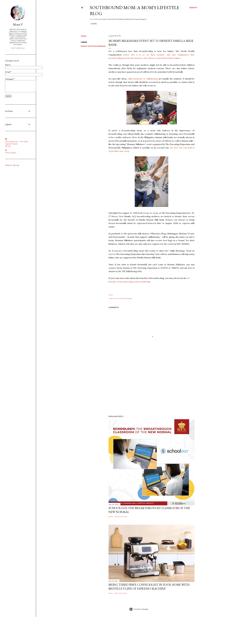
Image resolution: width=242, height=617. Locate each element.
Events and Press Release (93, 46)
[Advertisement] (151, 391)
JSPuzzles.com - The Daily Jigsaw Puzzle (16, 142)
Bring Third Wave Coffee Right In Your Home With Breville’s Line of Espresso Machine (149, 586)
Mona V (18, 24)
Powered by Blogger (140, 609)
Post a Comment (121, 516)
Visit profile (18, 48)
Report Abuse (12, 165)
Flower (8, 146)
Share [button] (83, 36)
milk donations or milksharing (143, 78)
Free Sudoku (10, 153)
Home (94, 24)
